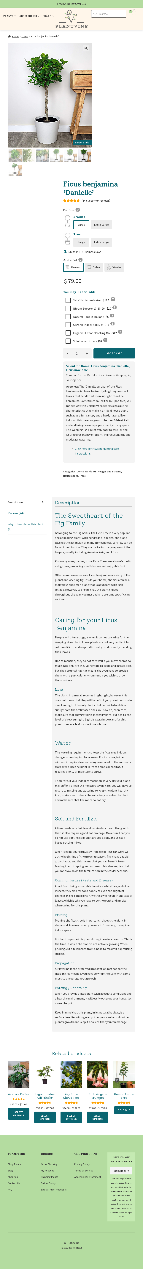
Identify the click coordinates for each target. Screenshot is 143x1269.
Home (15, 36)
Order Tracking (49, 1164)
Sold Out (124, 1110)
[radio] (81, 224)
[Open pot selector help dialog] (80, 259)
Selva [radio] (96, 267)
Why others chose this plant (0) (26, 526)
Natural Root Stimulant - (91, 317)
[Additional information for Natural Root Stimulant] (112, 315)
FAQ (10, 1189)
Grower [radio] (75, 267)
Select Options (18, 1113)
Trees (25, 36)
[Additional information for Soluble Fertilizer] (105, 339)
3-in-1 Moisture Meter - (91, 300)
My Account (47, 1170)
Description (15, 502)
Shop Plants (14, 1164)
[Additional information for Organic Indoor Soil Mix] (112, 323)
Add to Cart (114, 353)
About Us (13, 1177)
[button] (133, 12)
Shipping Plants (49, 1177)
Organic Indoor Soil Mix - (91, 325)
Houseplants (70, 475)
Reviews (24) (16, 513)
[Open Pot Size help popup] (77, 210)
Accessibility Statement (87, 1177)
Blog (10, 1170)
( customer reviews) (96, 200)
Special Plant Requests (54, 1189)
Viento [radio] (116, 267)
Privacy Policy (82, 1164)
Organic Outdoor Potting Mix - (95, 333)
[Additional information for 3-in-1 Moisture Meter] (112, 299)
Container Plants (86, 471)
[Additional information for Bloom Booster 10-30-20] (114, 307)
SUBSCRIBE (120, 1171)
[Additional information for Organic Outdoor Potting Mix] (120, 331)
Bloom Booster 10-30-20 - (92, 308)
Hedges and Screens (109, 471)
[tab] (27, 502)
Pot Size (69, 210)
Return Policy (48, 1183)
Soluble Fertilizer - (87, 341)
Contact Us (14, 1183)
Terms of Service (83, 1170)
